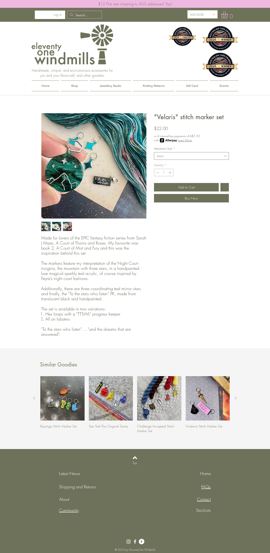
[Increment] (170, 172)
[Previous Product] (34, 398)
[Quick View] (62, 398)
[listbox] (202, 14)
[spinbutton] (164, 172)
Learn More (185, 140)
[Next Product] (235, 398)
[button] (202, 14)
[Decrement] (157, 172)
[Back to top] (135, 458)
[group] (135, 404)
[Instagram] (128, 541)
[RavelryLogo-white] (141, 541)
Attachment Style (164, 148)
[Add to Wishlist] (224, 187)
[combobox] (191, 156)
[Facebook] (135, 541)
